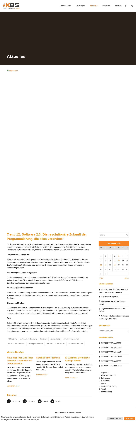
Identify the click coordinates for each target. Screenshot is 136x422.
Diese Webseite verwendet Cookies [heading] (68, 412)
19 (114, 265)
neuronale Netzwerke (16, 344)
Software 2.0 (60, 344)
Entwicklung (55, 339)
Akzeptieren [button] (129, 418)
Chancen (43, 339)
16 (101, 265)
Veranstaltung (106, 392)
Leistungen (105, 378)
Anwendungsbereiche (28, 339)
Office (103, 383)
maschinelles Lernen (71, 339)
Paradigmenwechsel (35, 344)
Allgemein (105, 373)
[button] (132, 6)
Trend (103, 389)
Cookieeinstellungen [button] (115, 418)
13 (119, 260)
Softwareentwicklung (109, 386)
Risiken (49, 344)
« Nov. (101, 278)
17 (105, 265)
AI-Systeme (12, 339)
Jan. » (127, 278)
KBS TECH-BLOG (108, 375)
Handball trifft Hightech (48, 358)
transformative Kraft (76, 344)
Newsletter (105, 381)
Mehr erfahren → (13, 386)
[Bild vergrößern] (68, 149)
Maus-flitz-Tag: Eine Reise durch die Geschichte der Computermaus (20, 361)
